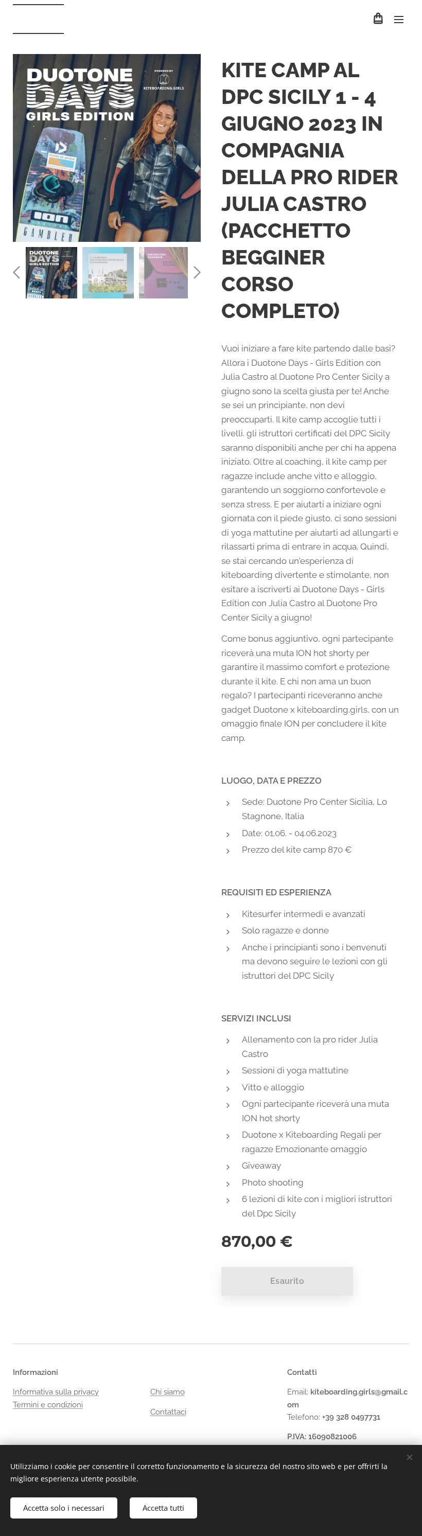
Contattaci (168, 1412)
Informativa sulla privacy (56, 1392)
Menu (399, 19)
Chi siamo (167, 1392)
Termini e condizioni (48, 1404)
